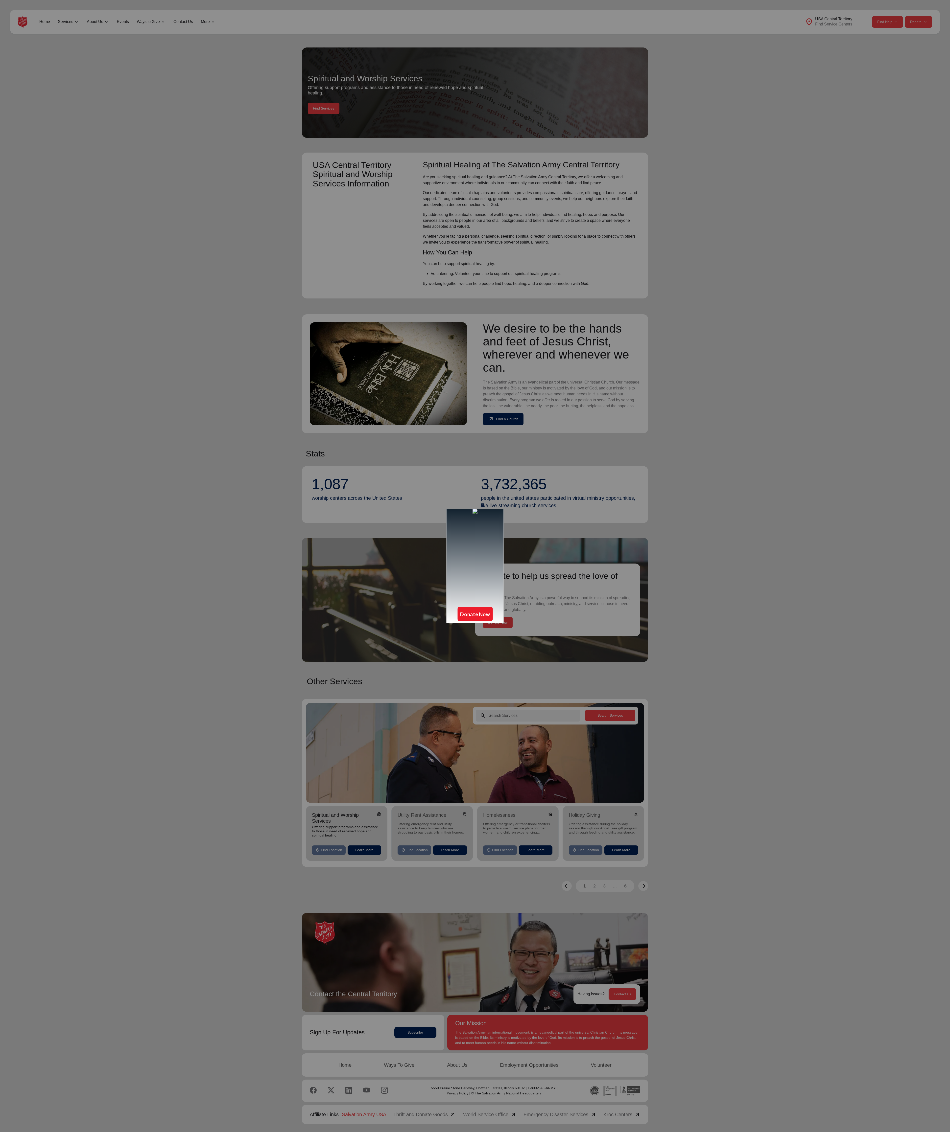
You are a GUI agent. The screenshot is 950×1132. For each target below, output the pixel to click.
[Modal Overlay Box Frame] (475, 566)
